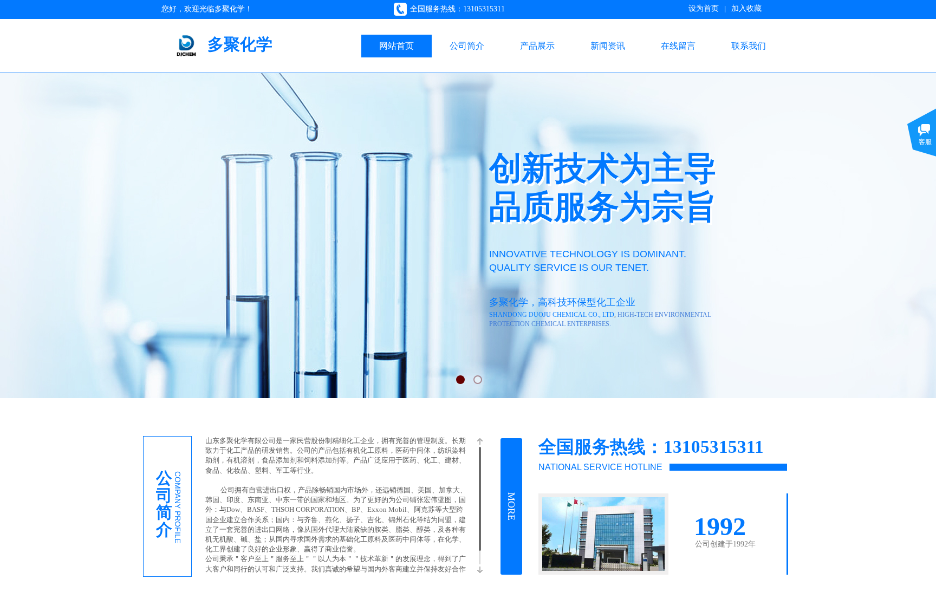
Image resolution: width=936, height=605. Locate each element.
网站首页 (396, 45)
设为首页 (703, 8)
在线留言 (678, 45)
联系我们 (748, 45)
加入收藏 (746, 8)
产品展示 (537, 45)
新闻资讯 (607, 45)
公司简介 (467, 45)
